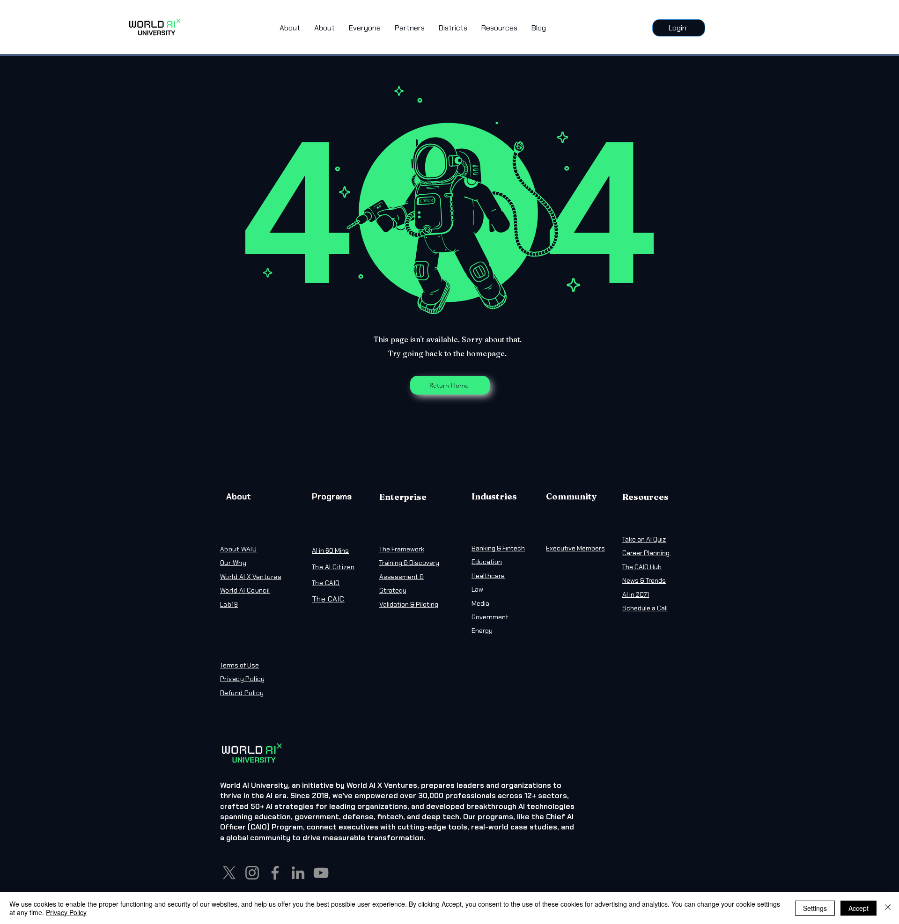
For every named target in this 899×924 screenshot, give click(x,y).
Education (487, 561)
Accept (858, 908)
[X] (229, 873)
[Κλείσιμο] (887, 908)
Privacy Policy (66, 912)
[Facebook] (275, 873)
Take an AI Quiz (644, 539)
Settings (815, 908)
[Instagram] (252, 873)
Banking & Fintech (498, 548)
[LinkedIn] (298, 873)
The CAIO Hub (642, 567)
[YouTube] (321, 873)
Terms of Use (239, 665)
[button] (365, 28)
